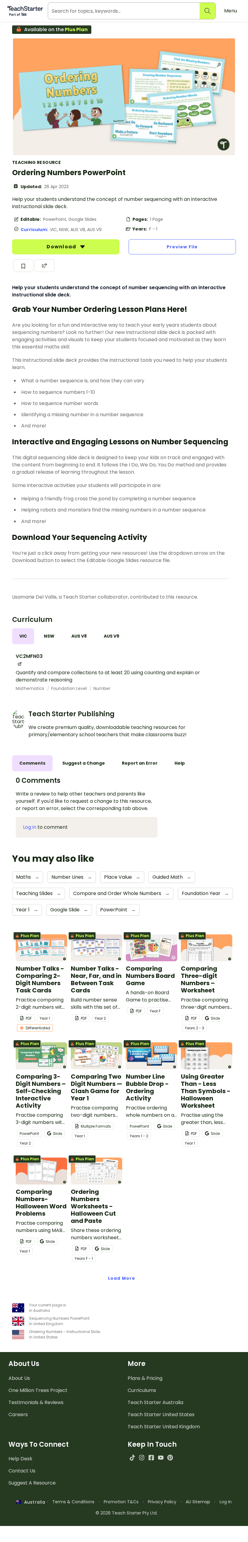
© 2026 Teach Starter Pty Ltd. (127, 1513)
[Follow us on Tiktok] (132, 1457)
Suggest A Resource (32, 1482)
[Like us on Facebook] (151, 1457)
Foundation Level (69, 688)
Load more (121, 1278)
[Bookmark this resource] (23, 265)
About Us (19, 1378)
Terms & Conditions (73, 1502)
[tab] (23, 636)
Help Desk (20, 1458)
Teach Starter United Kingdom (164, 1426)
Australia (33, 1502)
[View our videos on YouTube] (160, 1457)
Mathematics (30, 688)
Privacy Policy (162, 1502)
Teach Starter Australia (155, 1402)
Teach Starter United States (161, 1414)
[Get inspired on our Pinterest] (170, 1457)
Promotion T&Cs (121, 1502)
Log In (226, 1502)
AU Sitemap (198, 1502)
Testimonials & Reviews (36, 1402)
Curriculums (142, 1390)
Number (101, 688)
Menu (230, 10)
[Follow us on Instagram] (141, 1457)
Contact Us (21, 1470)
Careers (18, 1414)
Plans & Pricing (145, 1378)
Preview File (182, 247)
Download (62, 246)
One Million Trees (37, 1390)
